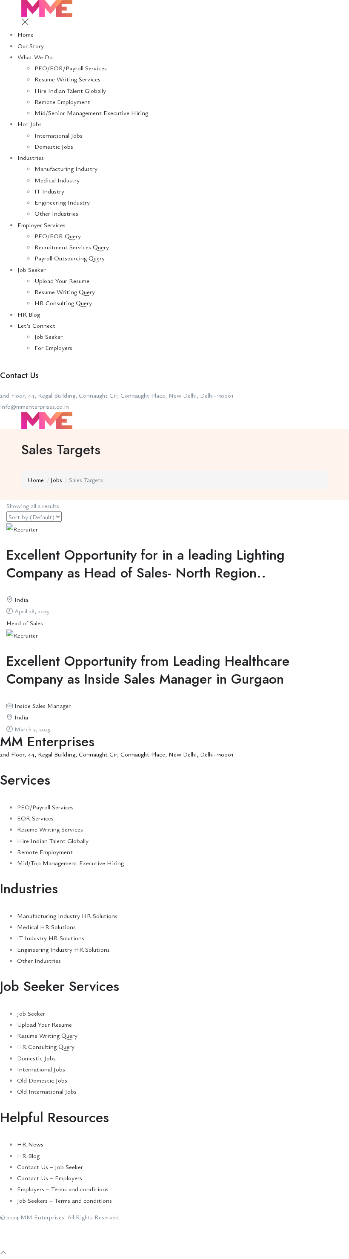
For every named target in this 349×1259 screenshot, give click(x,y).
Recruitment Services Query (71, 247)
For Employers (53, 347)
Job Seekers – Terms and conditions (64, 1200)
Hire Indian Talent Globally (70, 90)
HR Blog (28, 314)
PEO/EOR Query (57, 235)
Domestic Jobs (53, 146)
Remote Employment (62, 101)
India (21, 599)
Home (25, 34)
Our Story (30, 45)
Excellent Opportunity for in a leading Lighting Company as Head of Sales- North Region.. (145, 564)
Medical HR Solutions (46, 926)
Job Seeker (31, 269)
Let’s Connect (36, 325)
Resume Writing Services (67, 79)
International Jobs (58, 135)
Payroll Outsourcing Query (69, 258)
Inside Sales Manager (42, 705)
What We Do (35, 56)
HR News (30, 1144)
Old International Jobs (47, 1091)
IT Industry (49, 191)
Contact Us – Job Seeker (50, 1166)
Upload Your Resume (61, 280)
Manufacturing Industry (65, 168)
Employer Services (41, 224)
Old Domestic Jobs (42, 1080)
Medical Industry (57, 180)
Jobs (56, 479)
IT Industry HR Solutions (50, 937)
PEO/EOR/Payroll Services (70, 68)
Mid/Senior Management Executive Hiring (91, 112)
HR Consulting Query (63, 302)
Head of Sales (24, 622)
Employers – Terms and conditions (63, 1188)
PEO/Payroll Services (45, 807)
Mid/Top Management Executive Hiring (70, 862)
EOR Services (35, 818)
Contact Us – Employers (49, 1177)
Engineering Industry (62, 202)
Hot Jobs (29, 123)
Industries (30, 157)
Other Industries (56, 213)
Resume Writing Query (64, 291)
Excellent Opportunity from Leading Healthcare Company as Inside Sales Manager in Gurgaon (147, 670)
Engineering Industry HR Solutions (63, 949)
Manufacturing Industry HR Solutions (67, 915)
